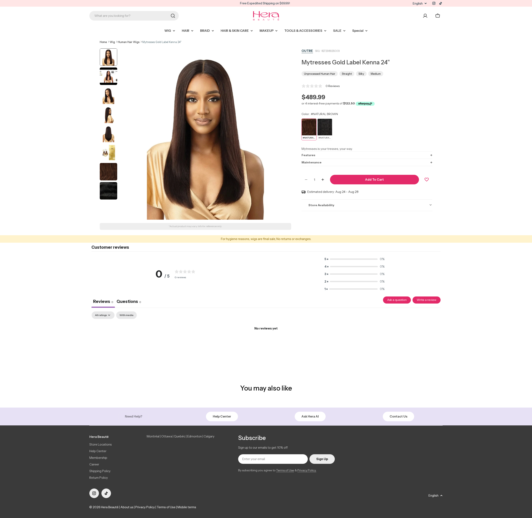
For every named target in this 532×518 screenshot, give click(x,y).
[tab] (129, 302)
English (418, 3)
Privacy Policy (145, 507)
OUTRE (307, 51)
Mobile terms (186, 507)
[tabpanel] (266, 342)
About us (126, 507)
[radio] (309, 129)
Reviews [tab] (103, 301)
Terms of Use (285, 470)
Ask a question (397, 300)
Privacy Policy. (306, 470)
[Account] (425, 15)
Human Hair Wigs (128, 42)
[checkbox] (126, 315)
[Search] (172, 15)
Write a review (426, 300)
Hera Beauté (109, 507)
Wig (112, 42)
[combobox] (134, 16)
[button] (367, 155)
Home (103, 42)
